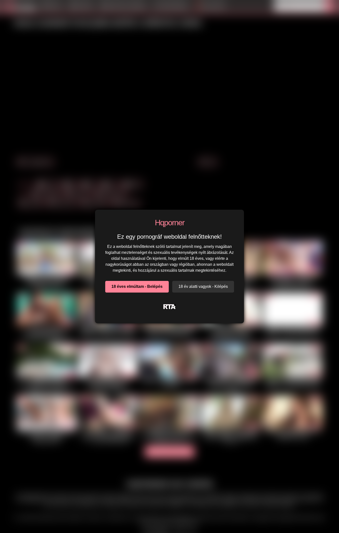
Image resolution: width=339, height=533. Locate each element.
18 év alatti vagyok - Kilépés (203, 286)
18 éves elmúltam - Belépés (137, 286)
